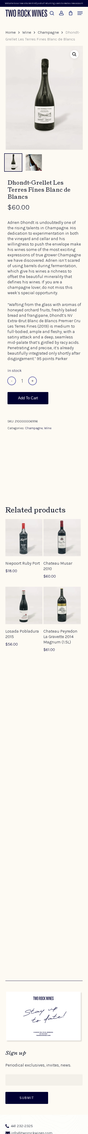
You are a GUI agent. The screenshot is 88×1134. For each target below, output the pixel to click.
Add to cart (28, 398)
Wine (26, 32)
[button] (80, 13)
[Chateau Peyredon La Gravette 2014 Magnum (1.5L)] (61, 605)
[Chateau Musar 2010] (61, 537)
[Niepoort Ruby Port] (23, 537)
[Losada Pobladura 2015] (23, 605)
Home (10, 32)
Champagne (48, 32)
